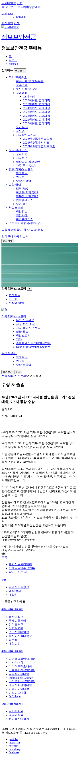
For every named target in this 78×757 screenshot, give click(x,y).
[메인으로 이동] (4, 309)
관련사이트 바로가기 (12, 609)
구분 (3, 579)
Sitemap (13, 63)
